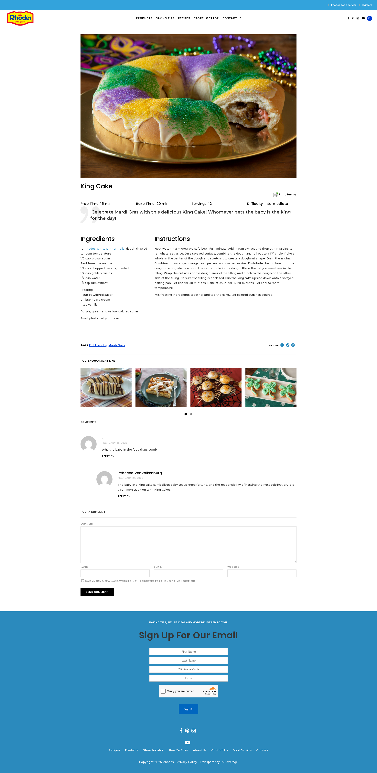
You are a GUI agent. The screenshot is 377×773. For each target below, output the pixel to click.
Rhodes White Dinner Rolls (104, 248)
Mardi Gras (117, 345)
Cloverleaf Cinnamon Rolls (271, 387)
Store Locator (153, 750)
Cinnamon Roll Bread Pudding (161, 387)
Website (233, 567)
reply (106, 456)
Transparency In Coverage (219, 762)
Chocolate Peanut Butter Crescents (106, 387)
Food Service (242, 750)
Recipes (114, 750)
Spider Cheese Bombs (216, 387)
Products (131, 750)
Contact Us (219, 750)
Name (84, 567)
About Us (200, 750)
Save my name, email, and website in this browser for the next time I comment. (140, 581)
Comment (87, 523)
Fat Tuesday (98, 345)
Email (158, 567)
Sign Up (188, 709)
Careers (367, 5)
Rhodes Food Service (344, 5)
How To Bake (178, 750)
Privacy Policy (187, 762)
